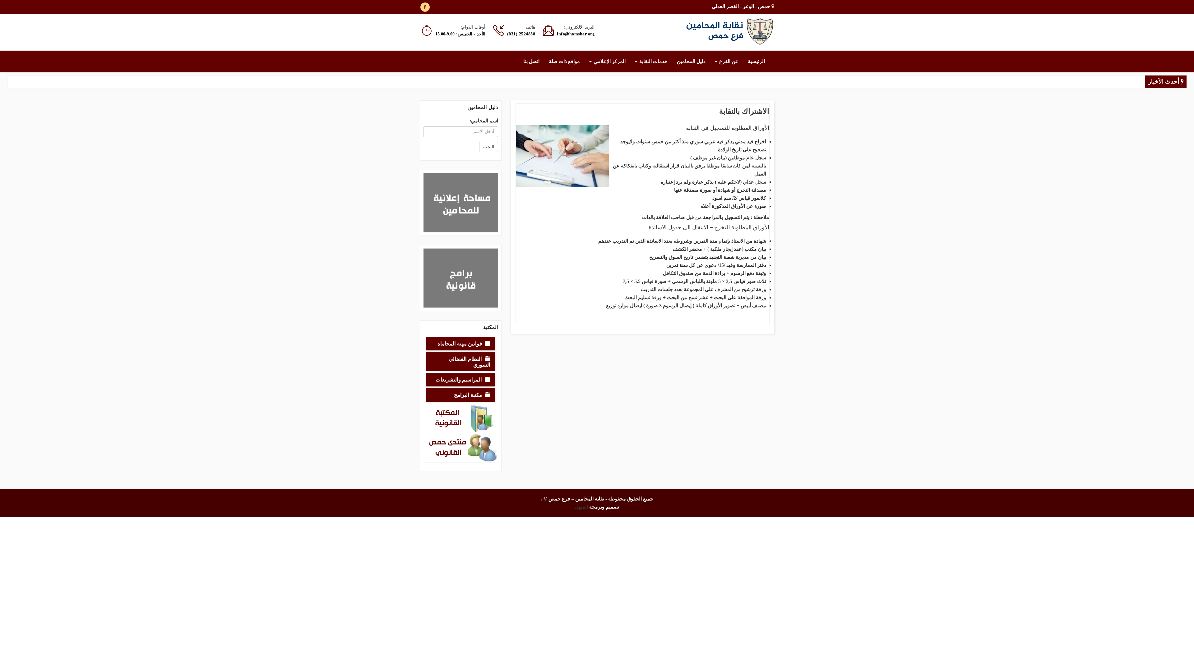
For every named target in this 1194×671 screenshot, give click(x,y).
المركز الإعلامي (609, 61)
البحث (488, 146)
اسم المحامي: (484, 120)
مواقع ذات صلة (564, 61)
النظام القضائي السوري (469, 361)
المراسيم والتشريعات (459, 379)
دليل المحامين (691, 61)
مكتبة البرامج (468, 394)
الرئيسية (756, 61)
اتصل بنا (531, 61)
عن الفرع (728, 61)
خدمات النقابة (653, 61)
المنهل (581, 506)
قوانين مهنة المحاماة (459, 343)
